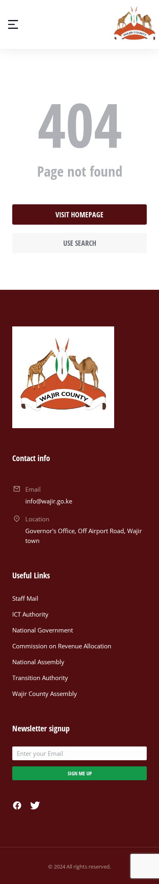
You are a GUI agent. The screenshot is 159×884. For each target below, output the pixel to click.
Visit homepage (79, 214)
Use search (79, 243)
